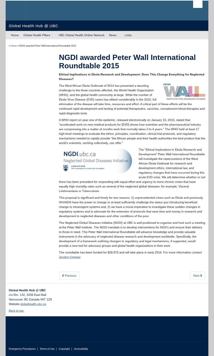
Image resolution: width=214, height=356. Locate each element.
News (112, 35)
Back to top (16, 310)
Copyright (64, 348)
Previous (70, 275)
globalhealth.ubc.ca (33, 304)
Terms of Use (47, 348)
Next (196, 275)
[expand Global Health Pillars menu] (53, 35)
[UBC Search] (198, 4)
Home (15, 35)
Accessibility (81, 348)
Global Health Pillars (36, 35)
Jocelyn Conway (69, 257)
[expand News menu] (120, 35)
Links (128, 35)
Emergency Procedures (22, 348)
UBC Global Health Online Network (81, 35)
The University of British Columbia (19, 10)
